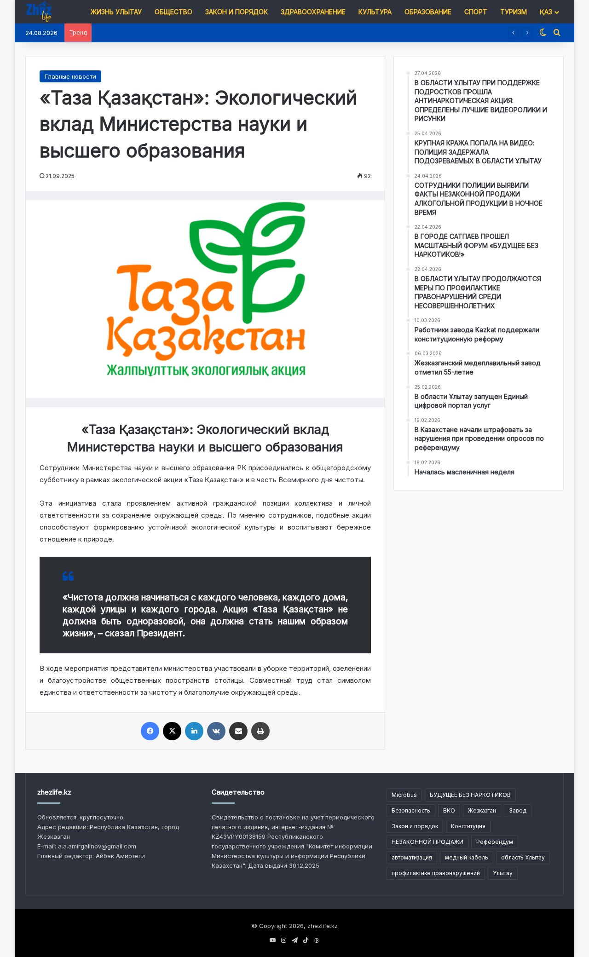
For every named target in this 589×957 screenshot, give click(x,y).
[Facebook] (150, 731)
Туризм (513, 12)
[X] (172, 731)
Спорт (475, 12)
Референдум (494, 841)
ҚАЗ (546, 12)
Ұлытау (503, 873)
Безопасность (411, 810)
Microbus (404, 794)
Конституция (468, 826)
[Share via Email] (238, 731)
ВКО (449, 810)
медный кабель (466, 857)
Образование (427, 12)
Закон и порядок (236, 12)
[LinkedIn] (194, 731)
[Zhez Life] (38, 11)
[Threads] (316, 940)
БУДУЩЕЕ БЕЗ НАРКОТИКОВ (470, 794)
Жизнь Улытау (116, 12)
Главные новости (70, 76)
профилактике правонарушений (436, 873)
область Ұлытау (523, 857)
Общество (173, 12)
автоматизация (412, 857)
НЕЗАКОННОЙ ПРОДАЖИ (427, 841)
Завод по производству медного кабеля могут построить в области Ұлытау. (210, 32)
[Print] (260, 731)
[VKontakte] (216, 731)
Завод (517, 810)
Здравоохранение (313, 12)
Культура (375, 12)
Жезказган (482, 810)
